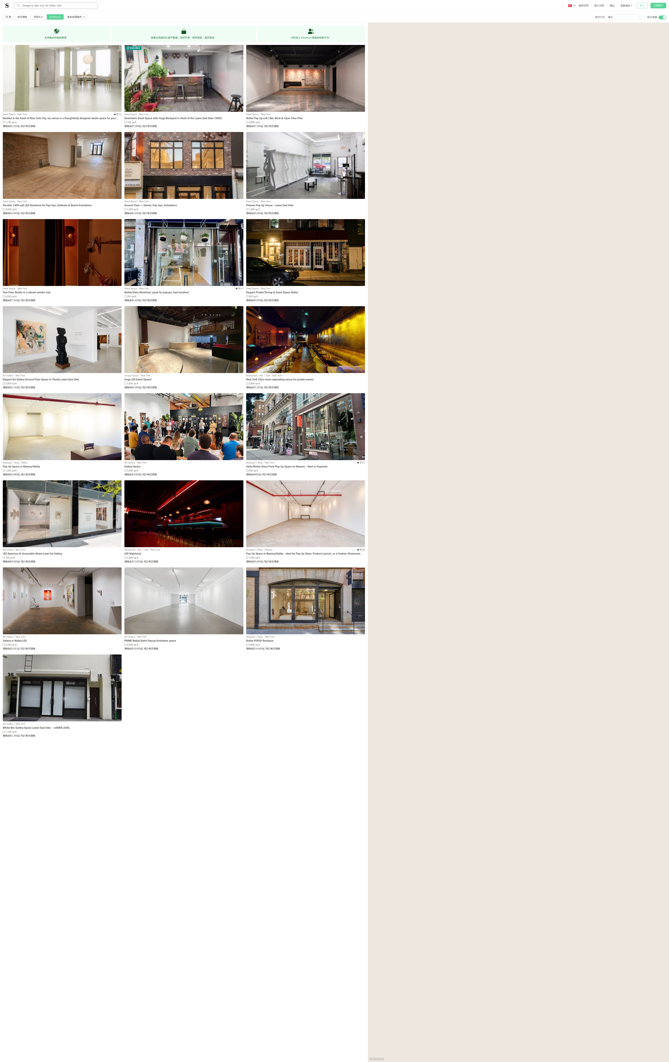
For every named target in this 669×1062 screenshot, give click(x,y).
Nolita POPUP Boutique (259, 640)
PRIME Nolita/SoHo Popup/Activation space (150, 640)
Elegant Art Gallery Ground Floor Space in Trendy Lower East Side (41, 379)
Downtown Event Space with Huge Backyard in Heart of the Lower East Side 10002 (173, 118)
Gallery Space (132, 466)
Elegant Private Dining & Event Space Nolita (272, 292)
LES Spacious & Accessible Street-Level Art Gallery (32, 553)
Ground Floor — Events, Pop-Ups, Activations (150, 205)
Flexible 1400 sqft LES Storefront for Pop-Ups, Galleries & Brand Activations (47, 205)
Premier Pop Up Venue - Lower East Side (269, 205)
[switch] (662, 17)
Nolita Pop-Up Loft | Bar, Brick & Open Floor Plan (274, 118)
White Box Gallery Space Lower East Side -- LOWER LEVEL (36, 727)
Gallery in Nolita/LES (15, 640)
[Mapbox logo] (376, 1059)
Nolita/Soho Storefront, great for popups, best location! (156, 292)
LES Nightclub (132, 553)
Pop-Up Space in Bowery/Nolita (21, 466)
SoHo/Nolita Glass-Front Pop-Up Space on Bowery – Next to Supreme (287, 466)
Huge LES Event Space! (138, 379)
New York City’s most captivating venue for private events (279, 379)
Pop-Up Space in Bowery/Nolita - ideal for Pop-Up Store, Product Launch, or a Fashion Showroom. (303, 553)
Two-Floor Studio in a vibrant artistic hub (27, 292)
